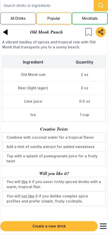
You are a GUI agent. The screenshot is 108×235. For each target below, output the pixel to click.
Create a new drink (49, 226)
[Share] (101, 32)
